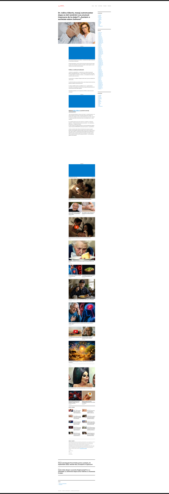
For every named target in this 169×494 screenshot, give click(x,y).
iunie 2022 (99, 78)
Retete (100, 18)
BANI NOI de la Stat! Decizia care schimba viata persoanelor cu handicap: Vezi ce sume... (76, 435)
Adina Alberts (76, 110)
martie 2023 (100, 70)
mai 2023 (99, 68)
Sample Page (60, 484)
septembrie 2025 (100, 42)
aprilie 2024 (100, 58)
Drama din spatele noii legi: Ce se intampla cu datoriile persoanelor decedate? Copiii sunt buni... (90, 435)
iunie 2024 (99, 56)
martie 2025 (100, 48)
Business (109, 5)
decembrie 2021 (100, 84)
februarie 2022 (100, 82)
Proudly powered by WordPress (75, 490)
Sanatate (105, 5)
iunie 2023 (99, 67)
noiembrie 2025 (100, 40)
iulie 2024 (99, 55)
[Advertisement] (82, 53)
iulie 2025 (99, 44)
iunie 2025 (99, 45)
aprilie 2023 (100, 69)
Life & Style (100, 5)
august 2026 (100, 32)
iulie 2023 (99, 66)
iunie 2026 (99, 34)
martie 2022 (100, 81)
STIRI (99, 25)
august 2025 (100, 43)
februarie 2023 (100, 71)
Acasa (93, 5)
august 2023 (100, 65)
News (96, 5)
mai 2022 (99, 79)
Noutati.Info (59, 490)
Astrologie (99, 95)
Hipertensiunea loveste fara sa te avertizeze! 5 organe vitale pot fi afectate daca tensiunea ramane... (77, 429)
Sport (99, 24)
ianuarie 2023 (100, 72)
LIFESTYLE (99, 19)
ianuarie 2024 (100, 61)
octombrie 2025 (100, 41)
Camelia (70, 449)
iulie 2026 (99, 33)
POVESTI (99, 21)
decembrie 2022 (100, 73)
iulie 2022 (99, 77)
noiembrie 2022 (100, 74)
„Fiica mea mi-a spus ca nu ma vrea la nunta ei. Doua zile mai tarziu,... (91, 417)
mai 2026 (99, 35)
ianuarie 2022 (100, 83)
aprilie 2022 (100, 80)
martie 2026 (100, 37)
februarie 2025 (100, 49)
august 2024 (100, 54)
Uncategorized (100, 26)
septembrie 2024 (100, 53)
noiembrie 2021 (100, 85)
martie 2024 (100, 59)
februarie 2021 (100, 86)
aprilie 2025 (100, 47)
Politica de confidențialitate (62, 483)
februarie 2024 (100, 60)
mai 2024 (99, 57)
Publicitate (99, 22)
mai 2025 (99, 46)
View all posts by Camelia (83, 448)
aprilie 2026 (100, 36)
